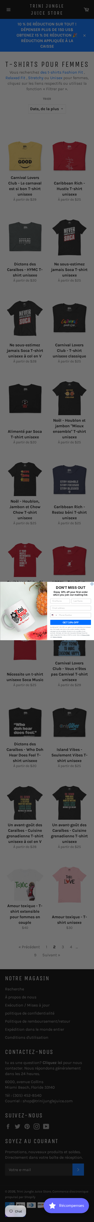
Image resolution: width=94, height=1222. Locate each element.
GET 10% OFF (70, 622)
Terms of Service (57, 636)
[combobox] (53, 615)
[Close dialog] (92, 584)
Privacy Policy (85, 635)
